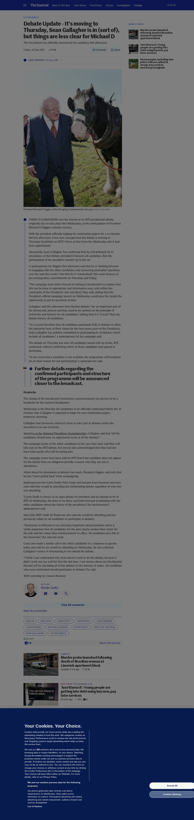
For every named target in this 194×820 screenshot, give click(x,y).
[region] (97, 764)
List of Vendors (35, 806)
